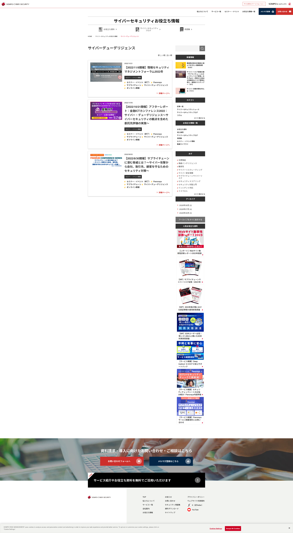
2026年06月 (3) (185, 213)
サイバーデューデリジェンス (156, 85)
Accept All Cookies (233, 528)
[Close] (289, 527)
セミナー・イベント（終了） (138, 82)
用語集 (179, 138)
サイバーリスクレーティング (190, 170)
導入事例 (180, 132)
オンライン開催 (133, 88)
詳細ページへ (164, 93)
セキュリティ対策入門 (188, 184)
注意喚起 (182, 160)
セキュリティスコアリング (189, 181)
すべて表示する (199, 118)
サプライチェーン (134, 85)
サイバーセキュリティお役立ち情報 (146, 21)
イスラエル (183, 191)
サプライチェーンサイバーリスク (190, 177)
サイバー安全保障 (186, 173)
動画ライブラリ (182, 144)
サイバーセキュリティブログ (187, 112)
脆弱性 (181, 166)
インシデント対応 (186, 188)
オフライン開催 (133, 140)
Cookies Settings (216, 528)
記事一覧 (180, 106)
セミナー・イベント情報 (133, 77)
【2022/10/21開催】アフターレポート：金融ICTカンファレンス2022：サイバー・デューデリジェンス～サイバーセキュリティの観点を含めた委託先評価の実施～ (146, 115)
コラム (179, 115)
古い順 (169, 55)
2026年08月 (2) (185, 205)
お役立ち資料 (182, 129)
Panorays (157, 82)
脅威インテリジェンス (188, 163)
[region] (146, 528)
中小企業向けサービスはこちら (253, 4)
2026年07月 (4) (185, 209)
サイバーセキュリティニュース (188, 109)
